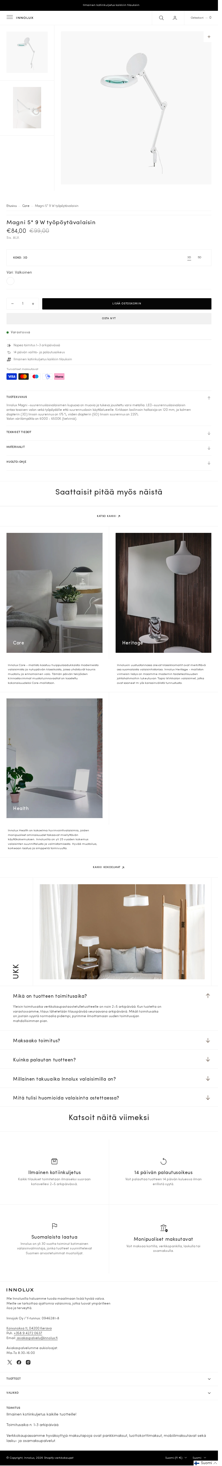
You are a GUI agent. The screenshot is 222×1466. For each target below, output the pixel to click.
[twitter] (9, 1362)
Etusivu (11, 206)
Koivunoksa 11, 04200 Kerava (29, 1328)
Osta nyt (109, 318)
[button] (9, 18)
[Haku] (160, 18)
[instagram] (28, 1362)
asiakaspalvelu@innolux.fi (37, 1338)
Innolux (29, 1458)
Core (26, 206)
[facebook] (19, 1362)
